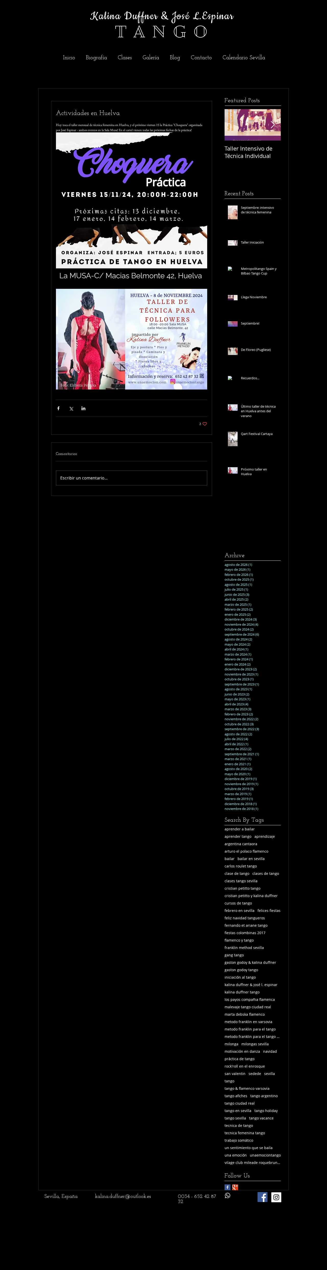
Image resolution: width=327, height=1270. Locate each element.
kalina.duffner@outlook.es (123, 1196)
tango (229, 1081)
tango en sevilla (238, 1110)
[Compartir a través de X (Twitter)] (70, 408)
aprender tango (238, 836)
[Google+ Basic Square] (235, 1187)
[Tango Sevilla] (276, 1197)
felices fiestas (269, 910)
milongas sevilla (255, 1044)
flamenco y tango (239, 940)
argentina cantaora (241, 844)
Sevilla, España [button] (61, 1196)
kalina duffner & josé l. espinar (251, 984)
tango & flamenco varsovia (247, 1088)
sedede (255, 1073)
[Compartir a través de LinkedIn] (83, 408)
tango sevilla (235, 1118)
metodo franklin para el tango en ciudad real (253, 1036)
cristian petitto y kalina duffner (251, 896)
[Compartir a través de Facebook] (58, 408)
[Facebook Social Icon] (262, 1197)
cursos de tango (238, 903)
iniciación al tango (240, 977)
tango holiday (266, 1110)
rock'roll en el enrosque (245, 1066)
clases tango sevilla (241, 881)
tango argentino (264, 1096)
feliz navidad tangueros (245, 918)
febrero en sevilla (239, 910)
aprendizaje (264, 836)
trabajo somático (239, 1140)
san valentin (235, 1073)
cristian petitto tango (242, 888)
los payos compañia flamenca (250, 999)
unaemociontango (265, 1155)
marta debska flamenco (245, 1014)
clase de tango (237, 873)
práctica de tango (239, 1059)
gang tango (234, 955)
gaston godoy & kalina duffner (250, 962)
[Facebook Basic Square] (227, 1187)
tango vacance (261, 1118)
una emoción (236, 1155)
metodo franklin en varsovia (248, 1022)
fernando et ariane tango (246, 925)
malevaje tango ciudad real (248, 1007)
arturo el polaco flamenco (246, 851)
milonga (231, 1044)
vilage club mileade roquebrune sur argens (253, 1162)
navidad (270, 1051)
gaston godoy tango (241, 970)
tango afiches (236, 1096)
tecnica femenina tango (245, 1133)
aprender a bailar (240, 829)
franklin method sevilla (244, 947)
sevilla (269, 1073)
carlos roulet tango (241, 866)
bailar (230, 858)
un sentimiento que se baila (249, 1148)
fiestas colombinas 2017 (245, 933)
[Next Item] (272, 125)
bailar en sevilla (251, 858)
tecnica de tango (239, 1125)
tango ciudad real (240, 1103)
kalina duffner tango (242, 992)
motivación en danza (242, 1051)
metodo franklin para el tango (250, 1029)
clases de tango (265, 873)
